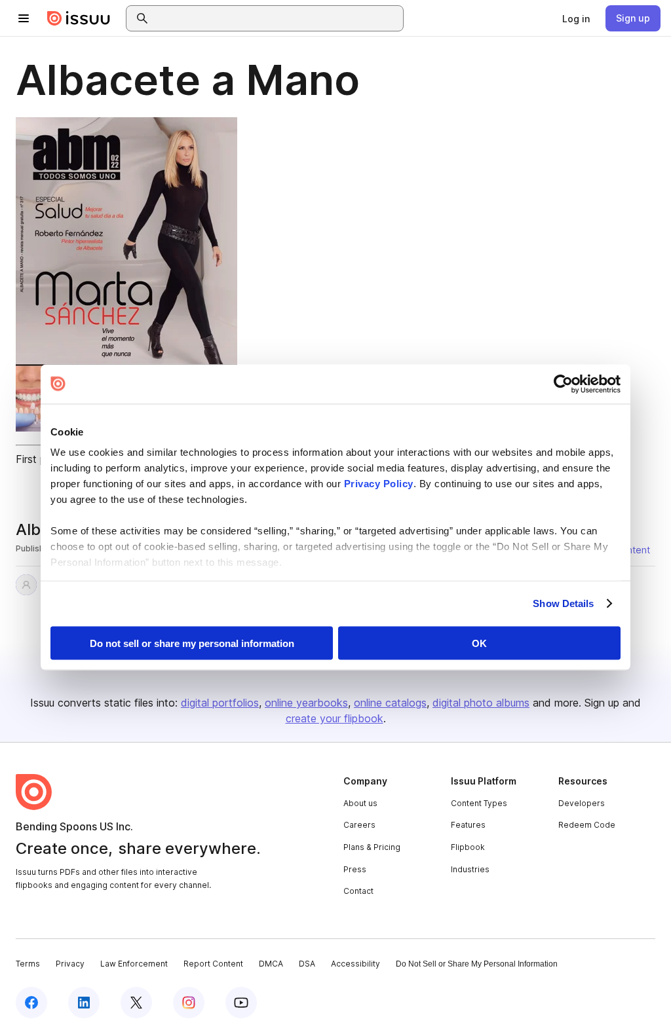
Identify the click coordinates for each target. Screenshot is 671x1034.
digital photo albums (480, 702)
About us (360, 803)
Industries (470, 869)
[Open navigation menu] (23, 18)
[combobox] (276, 18)
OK (479, 642)
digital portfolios (220, 702)
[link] (576, 18)
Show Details (563, 603)
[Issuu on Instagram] (188, 1002)
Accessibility (355, 964)
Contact (358, 891)
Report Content (213, 964)
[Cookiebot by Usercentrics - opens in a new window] (563, 384)
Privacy (70, 964)
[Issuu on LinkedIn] (84, 1002)
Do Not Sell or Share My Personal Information (477, 964)
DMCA (271, 964)
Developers (581, 803)
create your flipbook (334, 718)
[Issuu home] (78, 18)
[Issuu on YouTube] (241, 1002)
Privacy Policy (378, 483)
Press (354, 869)
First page (40, 459)
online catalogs (390, 702)
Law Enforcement (134, 964)
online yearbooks (306, 702)
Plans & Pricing (371, 847)
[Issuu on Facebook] (31, 1002)
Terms (28, 964)
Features (468, 825)
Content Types (479, 803)
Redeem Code (586, 825)
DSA (307, 964)
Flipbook (468, 847)
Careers (359, 825)
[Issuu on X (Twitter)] (136, 1002)
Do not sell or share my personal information (192, 642)
